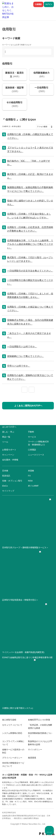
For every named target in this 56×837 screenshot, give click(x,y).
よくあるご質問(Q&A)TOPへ (28, 405)
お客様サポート (9, 450)
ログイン (48, 4)
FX (29, 476)
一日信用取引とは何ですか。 (22, 346)
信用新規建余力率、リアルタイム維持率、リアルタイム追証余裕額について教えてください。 (30, 244)
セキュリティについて (12, 725)
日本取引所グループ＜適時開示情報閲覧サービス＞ (25, 547)
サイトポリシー (35, 749)
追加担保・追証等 (14, 89)
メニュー (49, 832)
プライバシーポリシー (12, 758)
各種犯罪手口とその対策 (39, 720)
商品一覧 (6, 437)
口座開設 (38, 4)
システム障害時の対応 (12, 733)
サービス (32, 437)
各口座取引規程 (9, 720)
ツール (5, 442)
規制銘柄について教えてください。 (25, 356)
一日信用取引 (41, 89)
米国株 (31, 471)
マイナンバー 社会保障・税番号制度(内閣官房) (23, 652)
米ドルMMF (33, 486)
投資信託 (6, 476)
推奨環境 (32, 758)
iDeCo (5, 486)
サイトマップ (8, 491)
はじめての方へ (9, 427)
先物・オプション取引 (12, 481)
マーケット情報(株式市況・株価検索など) (38, 443)
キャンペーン (8, 455)
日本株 (5, 471)
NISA (30, 481)
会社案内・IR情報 (10, 460)
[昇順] (51, 125)
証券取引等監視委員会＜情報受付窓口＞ (20, 600)
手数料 (31, 432)
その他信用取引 (14, 104)
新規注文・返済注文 (14, 75)
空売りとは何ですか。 (18, 366)
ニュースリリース (36, 455)
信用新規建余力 (41, 75)
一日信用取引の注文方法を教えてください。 (30, 271)
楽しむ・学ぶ (8, 432)
